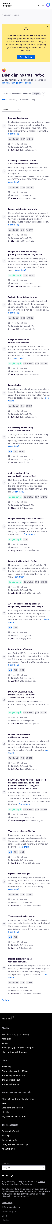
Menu (43, 5)
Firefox (13, 144)
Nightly (5, 1112)
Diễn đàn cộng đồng (12, 15)
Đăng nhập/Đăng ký (11, 1131)
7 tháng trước (29, 329)
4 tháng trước (33, 374)
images (36, 94)
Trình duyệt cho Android (13, 1075)
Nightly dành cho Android (14, 1116)
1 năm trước (32, 150)
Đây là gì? (6, 1136)
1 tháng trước (26, 948)
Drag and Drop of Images (20, 649)
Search (38, 5)
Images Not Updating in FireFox (22, 561)
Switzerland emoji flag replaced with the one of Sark (22, 474)
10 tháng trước (39, 820)
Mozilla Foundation (23, 1184)
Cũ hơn (5, 1000)
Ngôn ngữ (6, 1163)
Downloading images (18, 118)
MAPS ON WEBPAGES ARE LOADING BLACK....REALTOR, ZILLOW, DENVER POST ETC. (22, 695)
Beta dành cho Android (12, 1108)
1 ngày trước (26, 638)
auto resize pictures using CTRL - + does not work (20, 429)
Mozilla (8, 1018)
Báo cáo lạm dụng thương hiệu (16, 1034)
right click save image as (20, 873)
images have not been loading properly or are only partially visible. (25, 253)
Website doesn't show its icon (22, 297)
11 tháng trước (27, 508)
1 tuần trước (26, 462)
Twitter (5, 1043)
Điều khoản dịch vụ (11, 1207)
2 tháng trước (35, 286)
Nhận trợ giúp (8, 1149)
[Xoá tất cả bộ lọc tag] (43, 93)
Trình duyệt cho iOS (11, 1080)
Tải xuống (6, 1067)
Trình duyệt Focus (10, 1084)
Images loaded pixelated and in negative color (19, 735)
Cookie (5, 1216)
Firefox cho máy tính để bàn (15, 1071)
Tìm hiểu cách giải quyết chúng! (16, 83)
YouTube (7, 1176)
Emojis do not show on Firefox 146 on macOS (18, 341)
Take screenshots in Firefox (21, 831)
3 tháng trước (30, 681)
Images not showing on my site (22, 209)
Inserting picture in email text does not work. (20, 960)
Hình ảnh (23, 144)
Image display (14, 385)
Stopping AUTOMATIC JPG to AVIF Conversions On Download (23, 162)
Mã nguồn (6, 1039)
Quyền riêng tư (9, 1211)
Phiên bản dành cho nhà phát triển (18, 1099)
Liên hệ (5, 1220)
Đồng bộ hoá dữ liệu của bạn (15, 1144)
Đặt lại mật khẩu (9, 1140)
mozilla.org (7, 1203)
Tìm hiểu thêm (26, 57)
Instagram (12, 1176)
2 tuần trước (35, 863)
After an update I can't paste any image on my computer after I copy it (25, 605)
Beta (4, 1103)
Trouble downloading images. (22, 916)
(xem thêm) (13, 134)
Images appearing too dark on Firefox (26, 518)
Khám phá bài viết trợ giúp (14, 1052)
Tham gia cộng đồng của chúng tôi (18, 1047)
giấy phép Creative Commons (15, 1196)
